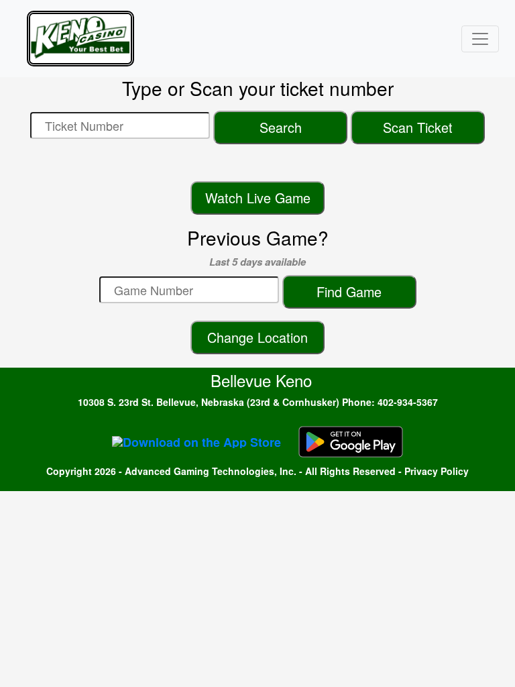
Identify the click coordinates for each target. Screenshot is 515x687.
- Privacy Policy (433, 471)
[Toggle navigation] (480, 38)
